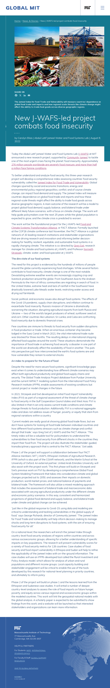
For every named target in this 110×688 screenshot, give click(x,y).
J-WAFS (83, 153)
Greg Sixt (79, 245)
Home (17, 21)
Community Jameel (77, 157)
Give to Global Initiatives (26, 668)
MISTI (28, 650)
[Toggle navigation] (102, 7)
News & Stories (31, 21)
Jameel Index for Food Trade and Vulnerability (63, 182)
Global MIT (23, 8)
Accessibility (18, 676)
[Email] (29, 96)
